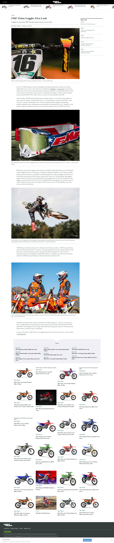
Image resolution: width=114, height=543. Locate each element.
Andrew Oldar (17, 26)
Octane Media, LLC (19, 536)
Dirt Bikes (18, 347)
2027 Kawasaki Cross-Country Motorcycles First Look (84, 358)
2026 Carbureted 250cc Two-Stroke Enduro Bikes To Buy (56, 350)
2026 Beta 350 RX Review (43, 513)
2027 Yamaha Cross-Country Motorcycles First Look (28, 359)
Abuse (21, 528)
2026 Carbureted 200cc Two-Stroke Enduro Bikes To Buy (28, 354)
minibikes (53, 89)
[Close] (111, 540)
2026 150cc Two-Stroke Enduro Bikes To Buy (83, 353)
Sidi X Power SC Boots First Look (88, 24)
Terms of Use (27, 528)
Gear (12, 15)
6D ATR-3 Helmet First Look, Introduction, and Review (87, 44)
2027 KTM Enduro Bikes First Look (53, 354)
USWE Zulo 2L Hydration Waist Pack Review (87, 31)
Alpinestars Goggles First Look (87, 37)
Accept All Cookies (87, 540)
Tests (37, 511)
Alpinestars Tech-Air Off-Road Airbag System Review (87, 52)
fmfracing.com (22, 334)
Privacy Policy (15, 528)
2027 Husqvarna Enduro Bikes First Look (26, 349)
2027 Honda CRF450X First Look (80, 349)
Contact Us (7, 528)
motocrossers (61, 89)
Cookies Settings (7, 531)
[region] (57, 540)
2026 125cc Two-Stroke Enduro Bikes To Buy (55, 358)
